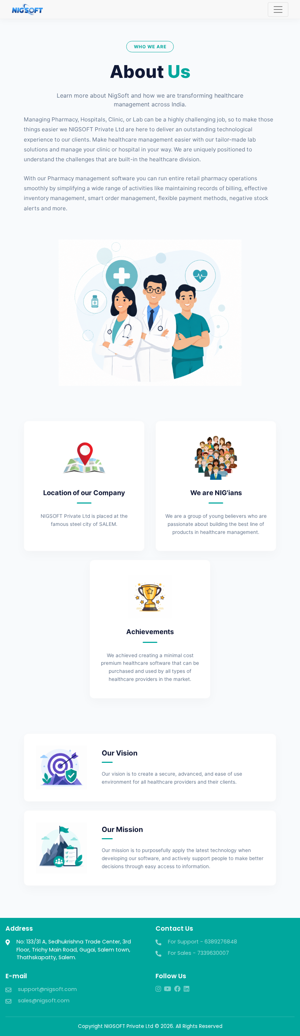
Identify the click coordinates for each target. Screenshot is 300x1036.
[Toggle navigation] (278, 9)
